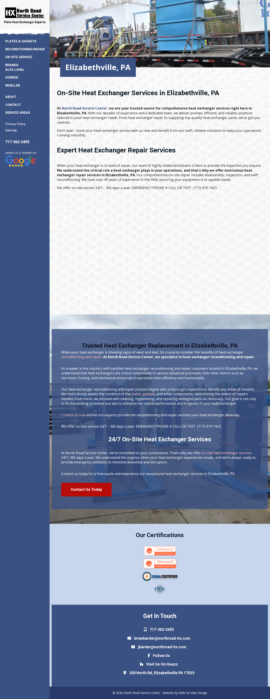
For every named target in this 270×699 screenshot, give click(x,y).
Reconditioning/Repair (25, 49)
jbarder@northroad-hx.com (161, 647)
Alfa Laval (14, 69)
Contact (13, 105)
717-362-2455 (17, 142)
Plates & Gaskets (20, 41)
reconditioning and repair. (81, 357)
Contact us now (73, 415)
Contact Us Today (86, 489)
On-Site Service (18, 57)
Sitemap (11, 130)
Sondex (11, 77)
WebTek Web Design (193, 693)
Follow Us (161, 656)
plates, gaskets (143, 394)
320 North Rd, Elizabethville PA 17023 (161, 673)
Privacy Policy (15, 124)
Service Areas (17, 112)
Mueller (12, 85)
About (10, 97)
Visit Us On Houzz (161, 664)
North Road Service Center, (85, 108)
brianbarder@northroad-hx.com (161, 638)
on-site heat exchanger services (226, 453)
